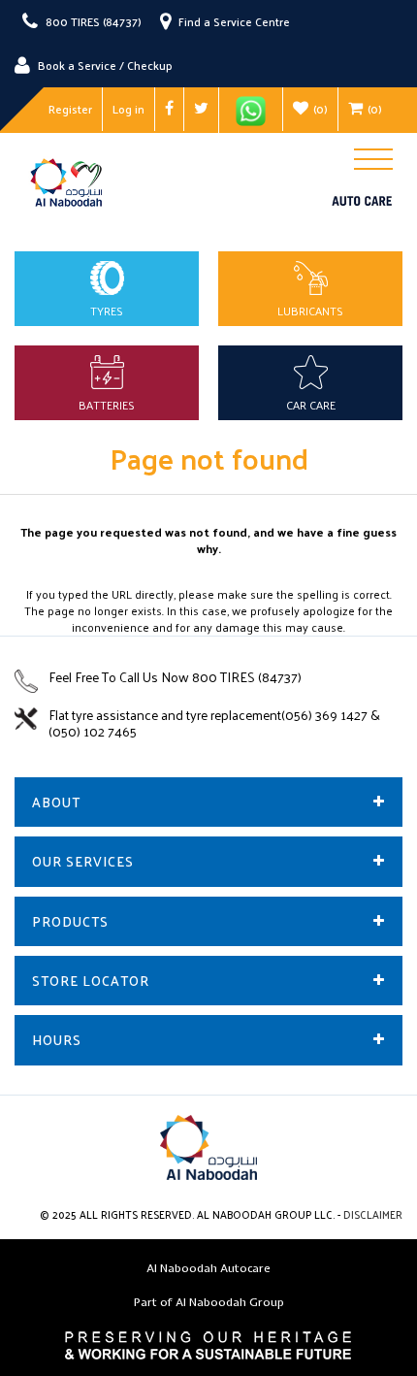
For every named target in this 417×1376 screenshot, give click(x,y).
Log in (128, 108)
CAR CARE (311, 404)
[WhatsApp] (250, 110)
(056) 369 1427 (325, 715)
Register (70, 108)
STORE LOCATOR (90, 980)
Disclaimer (372, 1214)
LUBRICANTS (310, 310)
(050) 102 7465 (92, 731)
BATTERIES (107, 404)
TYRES (106, 310)
